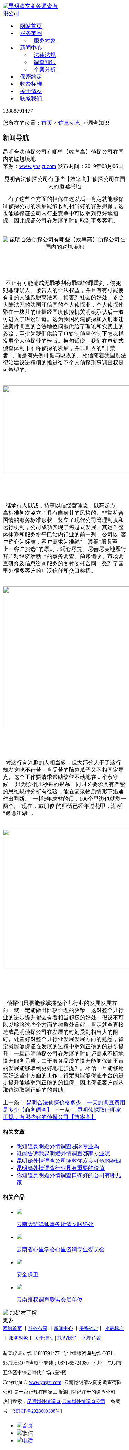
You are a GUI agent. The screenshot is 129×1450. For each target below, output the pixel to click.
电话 (27, 1440)
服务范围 (31, 33)
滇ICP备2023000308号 (37, 1411)
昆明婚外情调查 (44, 1401)
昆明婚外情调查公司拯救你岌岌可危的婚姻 (69, 1161)
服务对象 (45, 40)
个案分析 (45, 69)
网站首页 (31, 26)
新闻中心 (31, 48)
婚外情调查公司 (88, 1401)
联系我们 (31, 98)
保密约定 (31, 77)
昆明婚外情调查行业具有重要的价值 (61, 1168)
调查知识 (45, 62)
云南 (67, 1401)
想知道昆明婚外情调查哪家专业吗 (58, 1146)
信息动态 (69, 123)
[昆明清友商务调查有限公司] (32, 10)
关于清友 (31, 91)
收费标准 (31, 84)
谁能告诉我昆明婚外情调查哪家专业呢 (63, 1153)
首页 (46, 123)
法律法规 (45, 55)
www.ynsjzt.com (37, 166)
